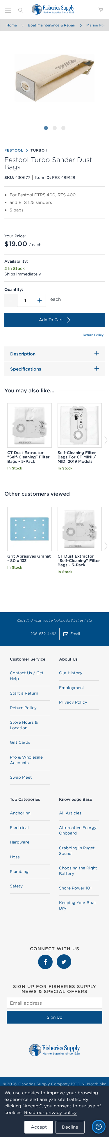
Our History (70, 672)
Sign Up (54, 1017)
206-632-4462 (43, 633)
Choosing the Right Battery (78, 870)
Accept (39, 1127)
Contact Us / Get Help (27, 675)
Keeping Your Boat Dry (77, 905)
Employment (71, 687)
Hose (15, 857)
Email (75, 633)
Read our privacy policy (50, 1112)
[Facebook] (46, 957)
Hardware (19, 842)
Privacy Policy (73, 702)
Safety (16, 886)
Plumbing (19, 871)
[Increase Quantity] (39, 300)
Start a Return (24, 693)
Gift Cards (20, 742)
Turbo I (39, 150)
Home (11, 25)
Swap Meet (21, 777)
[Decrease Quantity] (10, 300)
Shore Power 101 (75, 888)
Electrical (19, 827)
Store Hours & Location (24, 725)
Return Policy (93, 335)
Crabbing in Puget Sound (77, 850)
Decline (70, 1127)
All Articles (70, 813)
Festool (13, 150)
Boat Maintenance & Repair (51, 25)
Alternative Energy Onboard (78, 830)
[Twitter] (64, 957)
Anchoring (20, 813)
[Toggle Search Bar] (20, 9)
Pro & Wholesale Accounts (26, 760)
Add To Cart (51, 319)
